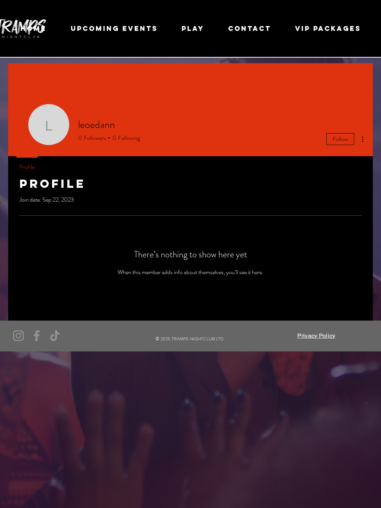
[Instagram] (18, 335)
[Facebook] (36, 335)
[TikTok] (55, 335)
